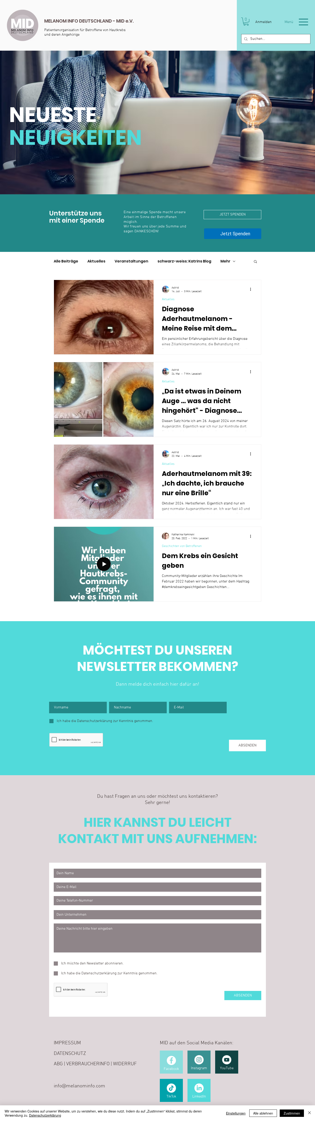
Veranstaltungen (131, 261)
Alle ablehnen (263, 1113)
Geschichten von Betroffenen (182, 546)
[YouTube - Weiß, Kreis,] (226, 1060)
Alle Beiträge (66, 261)
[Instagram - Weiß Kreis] (199, 1060)
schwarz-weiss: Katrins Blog (184, 261)
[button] (246, 21)
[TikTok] (171, 1088)
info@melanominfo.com (79, 1086)
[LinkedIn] (199, 1088)
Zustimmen (292, 1113)
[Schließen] (309, 1113)
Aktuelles (96, 261)
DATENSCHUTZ (70, 1054)
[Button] (85, 25)
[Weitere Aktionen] (252, 289)
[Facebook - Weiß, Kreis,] (171, 1060)
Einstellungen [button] (236, 1113)
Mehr (225, 261)
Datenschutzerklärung (45, 1115)
